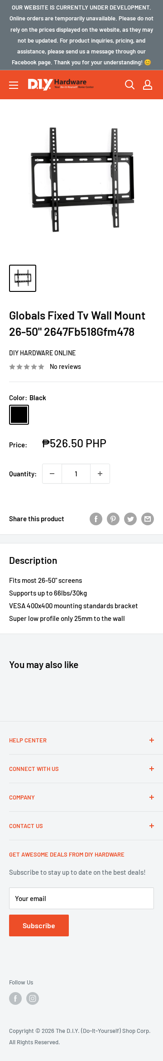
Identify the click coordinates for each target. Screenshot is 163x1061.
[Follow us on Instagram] (32, 998)
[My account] (147, 85)
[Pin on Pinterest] (113, 518)
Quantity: (23, 474)
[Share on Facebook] (96, 518)
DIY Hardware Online (42, 353)
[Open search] (130, 85)
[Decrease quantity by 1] (52, 473)
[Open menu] (13, 85)
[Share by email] (147, 518)
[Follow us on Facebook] (15, 998)
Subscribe (39, 925)
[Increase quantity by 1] (100, 473)
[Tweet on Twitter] (130, 518)
